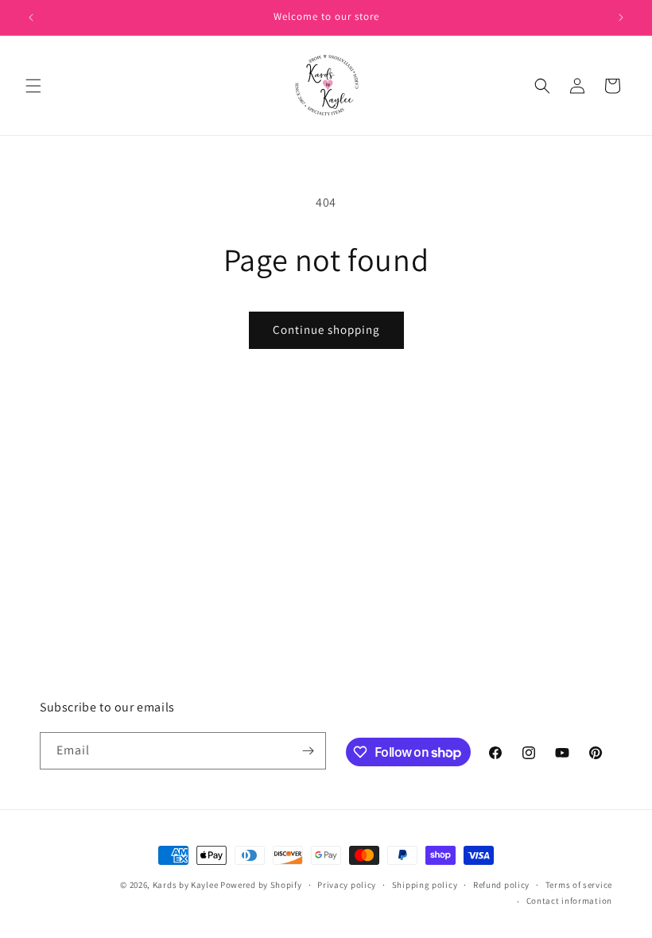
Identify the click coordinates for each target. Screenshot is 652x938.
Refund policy (501, 884)
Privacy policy (346, 884)
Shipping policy (425, 884)
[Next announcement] (620, 17)
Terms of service (578, 884)
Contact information (569, 900)
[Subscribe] (307, 750)
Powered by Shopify (261, 884)
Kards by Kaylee (186, 884)
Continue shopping (326, 329)
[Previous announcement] (31, 17)
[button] (33, 85)
